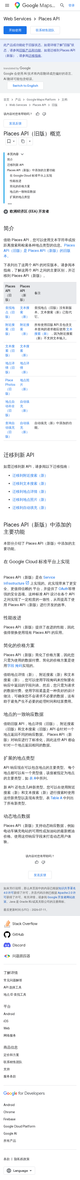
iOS (6, 1021)
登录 (71, 5)
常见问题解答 (13, 980)
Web (7, 1028)
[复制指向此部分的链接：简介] (18, 229)
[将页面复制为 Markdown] (23, 141)
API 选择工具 (13, 987)
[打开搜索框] (62, 5)
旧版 (55, 105)
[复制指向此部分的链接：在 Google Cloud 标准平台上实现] (8, 568)
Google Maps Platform (41, 99)
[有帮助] (37, 114)
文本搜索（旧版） (10, 350)
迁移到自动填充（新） (30, 508)
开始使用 (15, 30)
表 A (32, 778)
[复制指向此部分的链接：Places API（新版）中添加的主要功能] (29, 532)
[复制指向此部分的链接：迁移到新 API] (38, 455)
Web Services (17, 19)
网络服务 (10, 1035)
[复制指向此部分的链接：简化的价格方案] (39, 646)
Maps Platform (48, 5)
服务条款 (10, 1076)
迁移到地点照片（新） (30, 499)
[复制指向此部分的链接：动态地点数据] (34, 816)
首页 (6, 99)
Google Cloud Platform (19, 1126)
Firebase (10, 1119)
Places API (49, 19)
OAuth (63, 589)
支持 (7, 1069)
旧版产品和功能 (30, 50)
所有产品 (10, 1140)
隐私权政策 (22, 1159)
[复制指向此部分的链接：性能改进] (25, 618)
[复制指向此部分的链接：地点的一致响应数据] (48, 714)
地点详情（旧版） (10, 367)
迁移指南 (34, 55)
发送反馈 (15, 123)
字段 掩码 (14, 666)
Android (9, 1014)
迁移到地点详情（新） (30, 491)
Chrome (9, 1112)
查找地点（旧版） (10, 312)
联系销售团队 (45, 30)
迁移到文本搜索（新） (30, 483)
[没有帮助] (44, 114)
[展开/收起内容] (22, 154)
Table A (56, 798)
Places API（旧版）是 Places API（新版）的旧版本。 (39, 250)
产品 (18, 99)
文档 (64, 99)
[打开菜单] (7, 5)
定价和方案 (11, 1055)
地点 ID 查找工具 (15, 994)
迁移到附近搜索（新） (30, 475)
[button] (26, 211)
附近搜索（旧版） (10, 329)
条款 (7, 1159)
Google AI (10, 1133)
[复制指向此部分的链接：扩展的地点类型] (39, 758)
